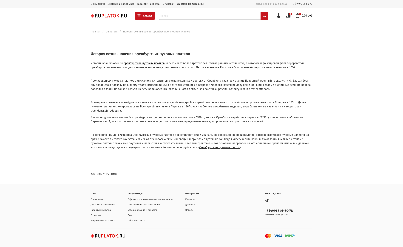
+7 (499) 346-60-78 (302, 3)
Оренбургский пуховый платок (219, 147)
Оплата (189, 210)
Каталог (147, 15)
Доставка (190, 204)
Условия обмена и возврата (142, 210)
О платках (168, 3)
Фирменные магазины (190, 3)
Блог (130, 215)
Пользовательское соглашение (144, 204)
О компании (98, 3)
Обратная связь (136, 220)
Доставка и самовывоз (121, 3)
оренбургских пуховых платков (144, 63)
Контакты (190, 199)
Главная (95, 31)
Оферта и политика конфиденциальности (150, 199)
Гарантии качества (148, 3)
